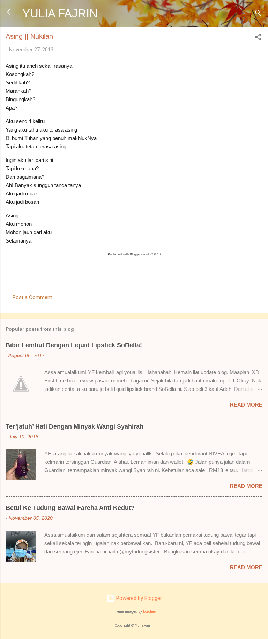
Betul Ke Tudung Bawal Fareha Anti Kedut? (70, 507)
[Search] (258, 14)
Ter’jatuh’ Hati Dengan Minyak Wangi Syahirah (74, 426)
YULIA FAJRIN (60, 13)
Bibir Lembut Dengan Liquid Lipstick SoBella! (74, 345)
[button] (258, 38)
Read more (246, 405)
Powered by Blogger (138, 598)
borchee (149, 611)
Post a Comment (32, 297)
